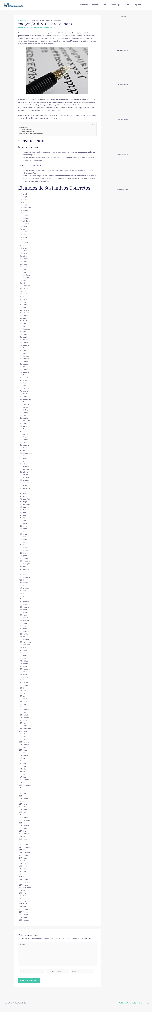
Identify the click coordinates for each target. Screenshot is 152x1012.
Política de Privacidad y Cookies (130, 1003)
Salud (105, 5)
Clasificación (23, 127)
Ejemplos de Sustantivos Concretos (31, 134)
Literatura (21, 28)
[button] (146, 5)
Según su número (27, 129)
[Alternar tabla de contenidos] (92, 124)
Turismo (127, 5)
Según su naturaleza (28, 131)
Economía (95, 5)
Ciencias (84, 5)
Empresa (137, 5)
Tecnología (115, 5)
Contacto (146, 1003)
